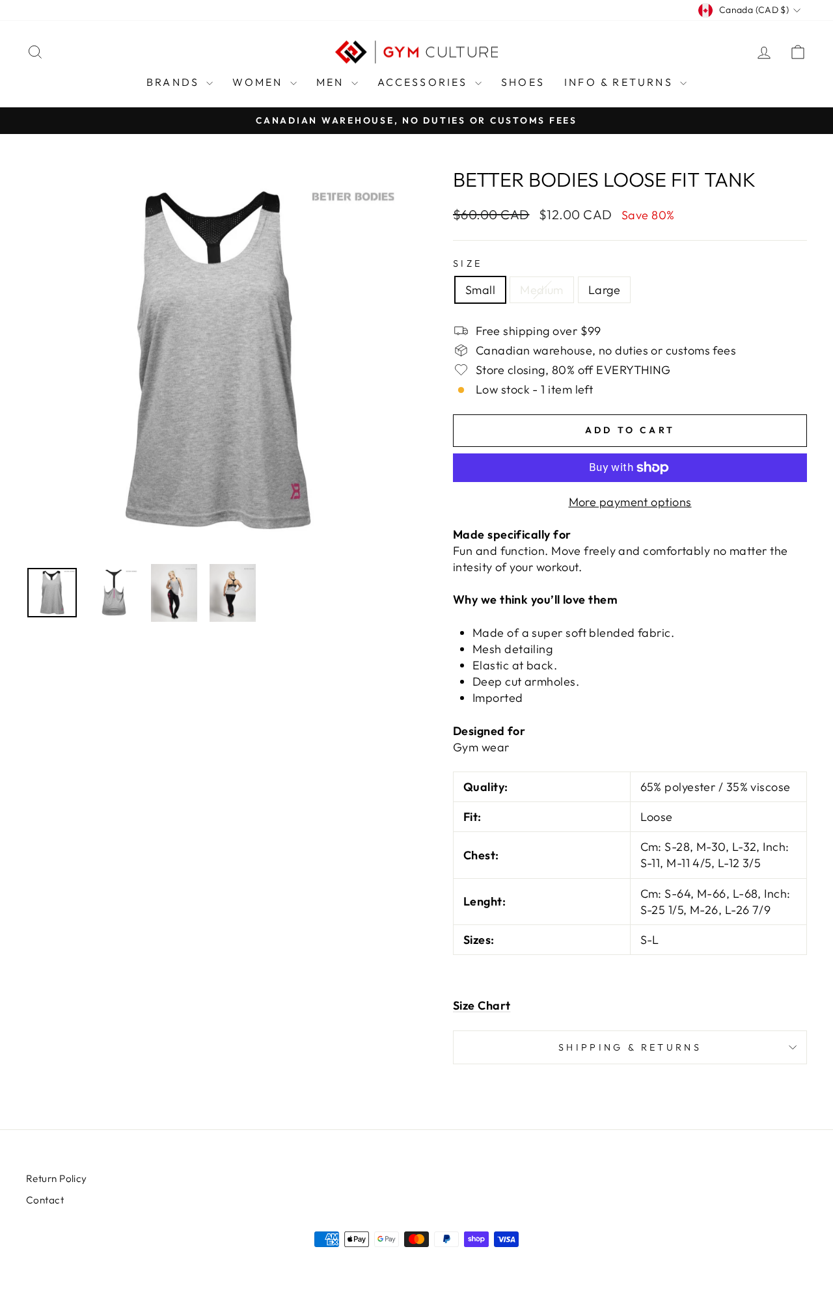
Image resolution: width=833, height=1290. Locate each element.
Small (480, 289)
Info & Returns (620, 81)
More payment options (630, 501)
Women (259, 81)
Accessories (424, 81)
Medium (542, 289)
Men (332, 81)
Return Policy (56, 1178)
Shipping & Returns (630, 1047)
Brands (174, 81)
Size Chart (482, 1005)
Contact (45, 1200)
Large (604, 289)
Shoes (523, 81)
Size (467, 263)
